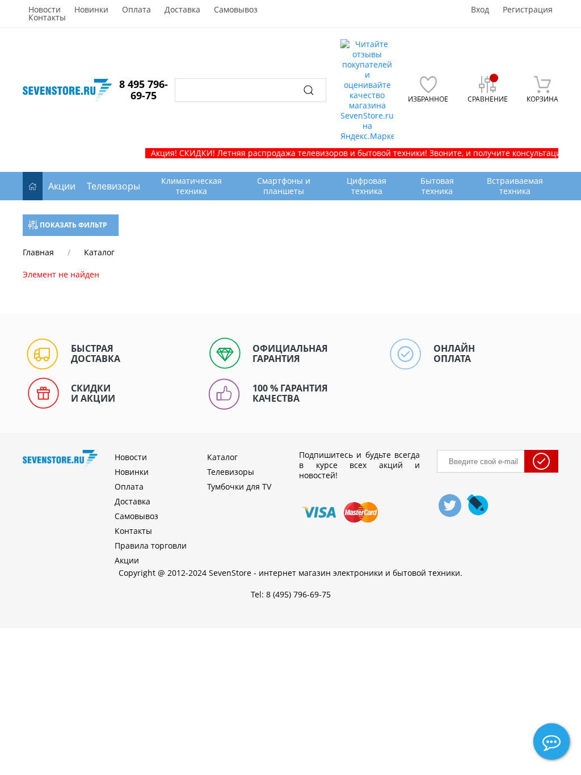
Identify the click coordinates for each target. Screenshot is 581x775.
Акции (61, 186)
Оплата (136, 10)
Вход (480, 10)
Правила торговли (151, 545)
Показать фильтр (72, 225)
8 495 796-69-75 (143, 89)
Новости (44, 10)
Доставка (182, 10)
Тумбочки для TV (239, 486)
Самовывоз (236, 10)
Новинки (91, 10)
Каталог (222, 457)
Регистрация (528, 10)
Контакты (47, 18)
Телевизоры (113, 186)
